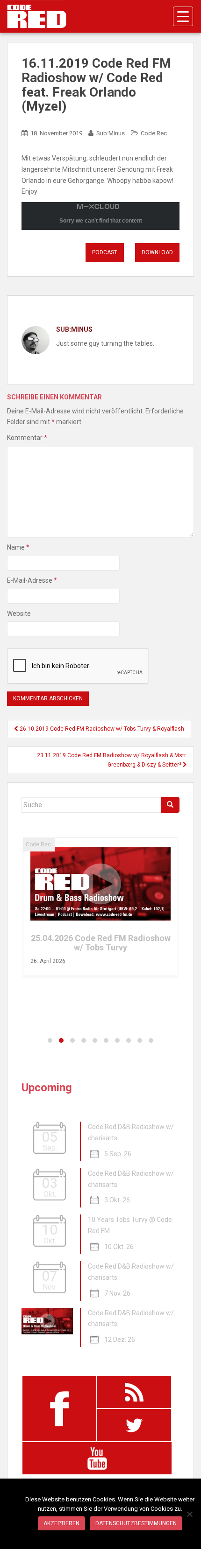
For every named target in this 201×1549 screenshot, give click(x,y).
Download (157, 252)
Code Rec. (154, 133)
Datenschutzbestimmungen (136, 1523)
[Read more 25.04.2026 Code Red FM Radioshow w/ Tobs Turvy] (100, 884)
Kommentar (27, 437)
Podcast (104, 252)
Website (19, 613)
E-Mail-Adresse (32, 580)
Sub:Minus (110, 133)
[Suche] (170, 805)
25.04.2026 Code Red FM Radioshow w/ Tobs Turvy (101, 942)
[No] (189, 1514)
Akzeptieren (61, 1523)
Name (18, 547)
